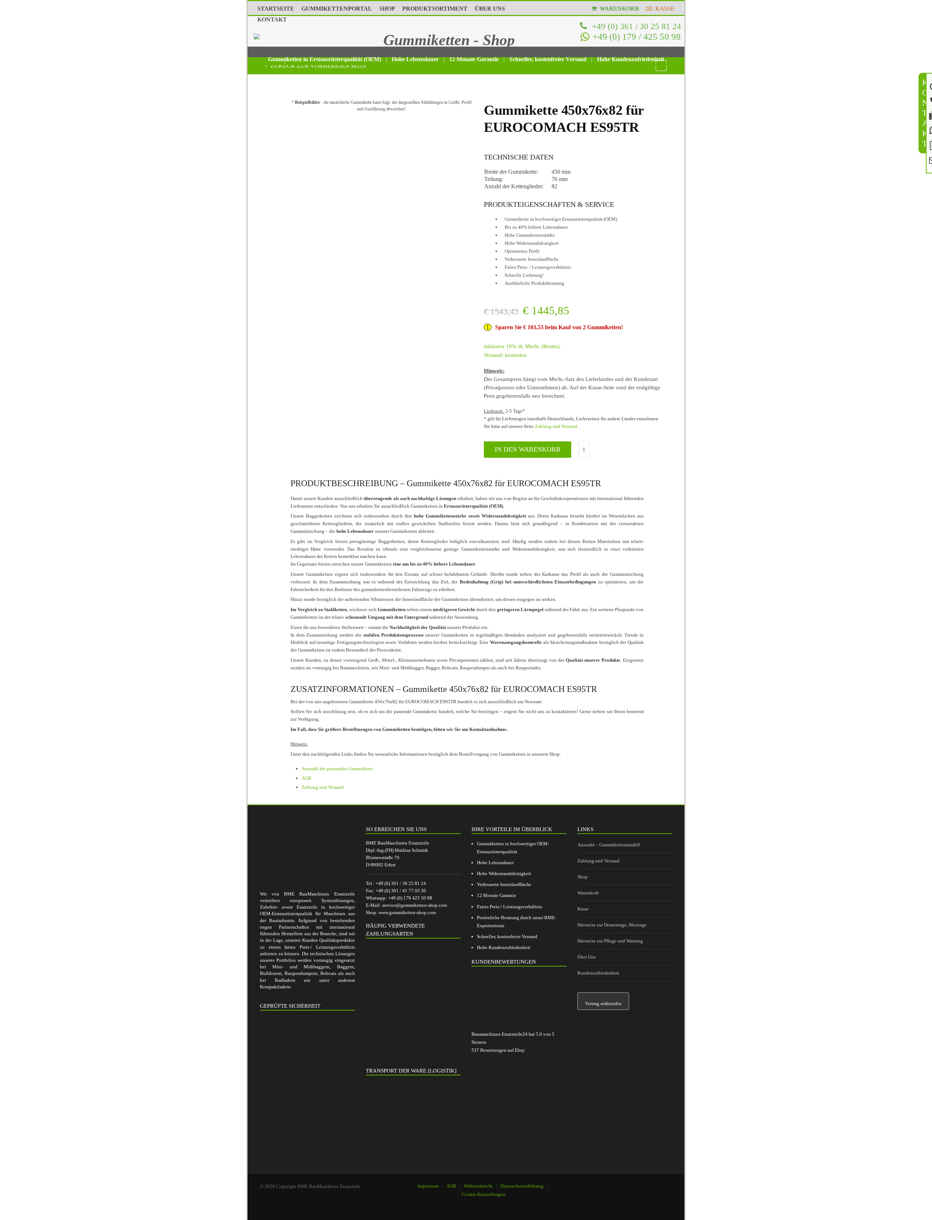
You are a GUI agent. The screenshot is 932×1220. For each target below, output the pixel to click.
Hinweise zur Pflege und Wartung (610, 941)
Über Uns (586, 957)
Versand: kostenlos (505, 355)
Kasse (583, 909)
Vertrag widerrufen (603, 1003)
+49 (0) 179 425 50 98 (410, 898)
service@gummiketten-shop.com (414, 905)
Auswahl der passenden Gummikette (337, 768)
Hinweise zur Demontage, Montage (612, 925)
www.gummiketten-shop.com (407, 912)
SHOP (387, 8)
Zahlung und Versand (556, 426)
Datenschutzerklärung (522, 1186)
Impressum (428, 1186)
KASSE (663, 8)
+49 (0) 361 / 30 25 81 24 (635, 26)
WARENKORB (618, 8)
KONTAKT (272, 19)
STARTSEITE (275, 8)
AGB (306, 778)
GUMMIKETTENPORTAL (336, 8)
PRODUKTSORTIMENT (434, 8)
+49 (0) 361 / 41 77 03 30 (401, 890)
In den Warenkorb (527, 449)
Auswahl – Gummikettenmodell (608, 844)
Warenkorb (588, 893)
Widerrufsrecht (478, 1186)
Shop (582, 876)
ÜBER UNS (490, 8)
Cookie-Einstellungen (483, 1194)
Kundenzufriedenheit (598, 973)
